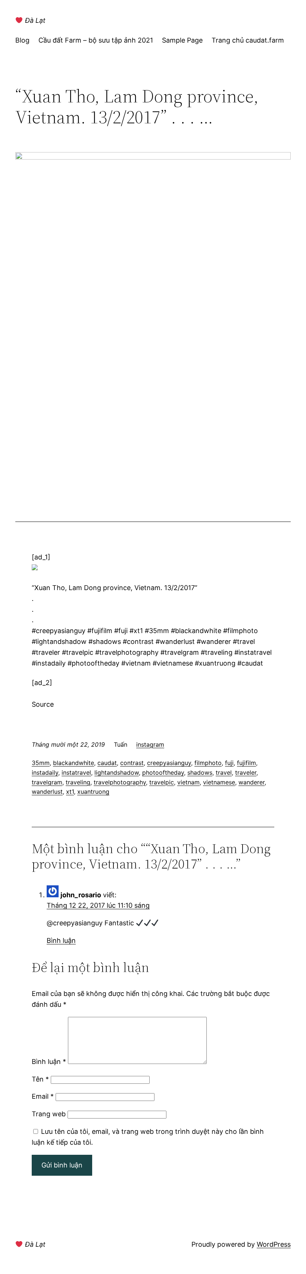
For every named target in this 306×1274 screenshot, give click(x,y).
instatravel (76, 772)
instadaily (45, 772)
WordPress (274, 1244)
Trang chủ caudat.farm (248, 40)
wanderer (251, 782)
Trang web (49, 1114)
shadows (199, 772)
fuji (229, 762)
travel (224, 772)
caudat (107, 762)
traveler (245, 772)
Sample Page (182, 40)
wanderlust (47, 791)
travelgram (47, 782)
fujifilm (246, 762)
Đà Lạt (34, 20)
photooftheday (163, 772)
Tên (40, 1079)
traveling (78, 782)
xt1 (70, 791)
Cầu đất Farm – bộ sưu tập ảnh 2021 (95, 40)
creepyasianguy (169, 762)
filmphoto (208, 762)
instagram (150, 744)
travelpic (161, 782)
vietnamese (219, 782)
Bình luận (61, 940)
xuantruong (93, 791)
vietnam (188, 782)
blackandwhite (73, 762)
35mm (41, 762)
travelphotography (120, 782)
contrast (132, 762)
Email (43, 1096)
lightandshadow (116, 772)
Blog (22, 40)
